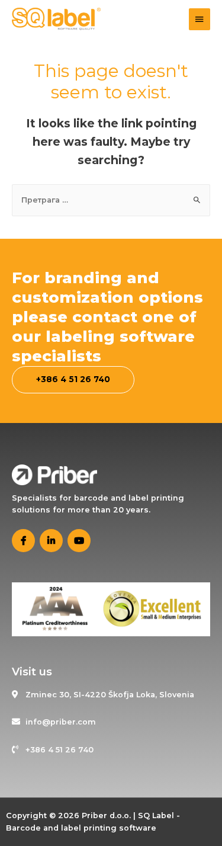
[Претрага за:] (111, 200)
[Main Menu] (199, 19)
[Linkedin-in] (51, 540)
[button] (73, 379)
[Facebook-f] (23, 540)
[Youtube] (79, 540)
